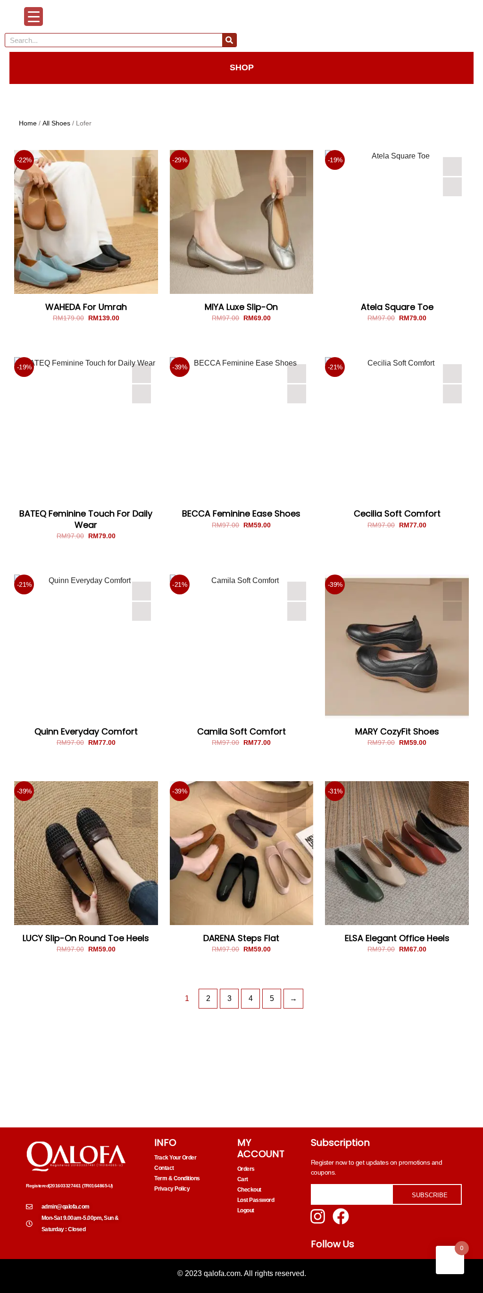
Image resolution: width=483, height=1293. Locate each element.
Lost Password (256, 1200)
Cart (242, 1179)
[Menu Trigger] (33, 16)
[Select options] (141, 186)
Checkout (249, 1189)
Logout (245, 1210)
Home (28, 123)
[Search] (229, 40)
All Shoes (56, 123)
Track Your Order (175, 1157)
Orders (246, 1169)
